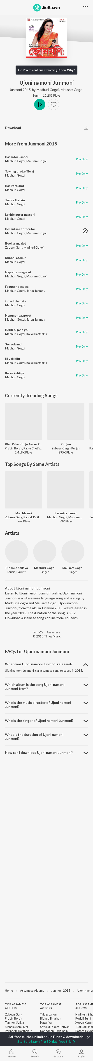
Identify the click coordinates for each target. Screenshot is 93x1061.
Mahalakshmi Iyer (16, 1027)
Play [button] (39, 104)
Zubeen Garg (13, 247)
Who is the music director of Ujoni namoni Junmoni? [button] (38, 705)
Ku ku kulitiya (14, 373)
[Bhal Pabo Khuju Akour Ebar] (23, 421)
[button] (53, 104)
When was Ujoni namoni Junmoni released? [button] (38, 664)
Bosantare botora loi (20, 229)
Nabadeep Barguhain (54, 1031)
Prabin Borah (13, 1018)
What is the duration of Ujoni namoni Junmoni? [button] (34, 736)
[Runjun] (65, 421)
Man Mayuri (23, 513)
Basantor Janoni (16, 157)
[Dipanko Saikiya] (16, 551)
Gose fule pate (15, 301)
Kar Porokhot (14, 186)
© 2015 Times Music (46, 636)
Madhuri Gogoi (47, 90)
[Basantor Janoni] (65, 489)
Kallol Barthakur (36, 334)
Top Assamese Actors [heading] (51, 1006)
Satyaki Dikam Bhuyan (55, 1027)
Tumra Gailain (15, 200)
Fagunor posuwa (16, 286)
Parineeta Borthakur (18, 1031)
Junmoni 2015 (20, 90)
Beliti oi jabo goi (16, 330)
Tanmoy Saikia (14, 1022)
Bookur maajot (15, 243)
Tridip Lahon (48, 1014)
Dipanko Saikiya (16, 568)
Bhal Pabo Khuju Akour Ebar (23, 444)
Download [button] (13, 128)
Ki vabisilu (12, 358)
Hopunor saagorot (18, 315)
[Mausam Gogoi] (73, 551)
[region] (46, 990)
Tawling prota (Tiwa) (19, 171)
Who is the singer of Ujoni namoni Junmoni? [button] (39, 721)
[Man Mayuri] (23, 489)
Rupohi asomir (15, 258)
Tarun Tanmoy (35, 290)
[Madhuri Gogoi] (44, 551)
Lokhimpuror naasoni (20, 214)
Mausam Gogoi (71, 90)
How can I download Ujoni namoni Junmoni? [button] (39, 752)
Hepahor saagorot (18, 272)
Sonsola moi (13, 344)
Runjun (66, 444)
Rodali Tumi (83, 1018)
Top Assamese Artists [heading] (15, 1006)
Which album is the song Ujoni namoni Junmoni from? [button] (35, 686)
